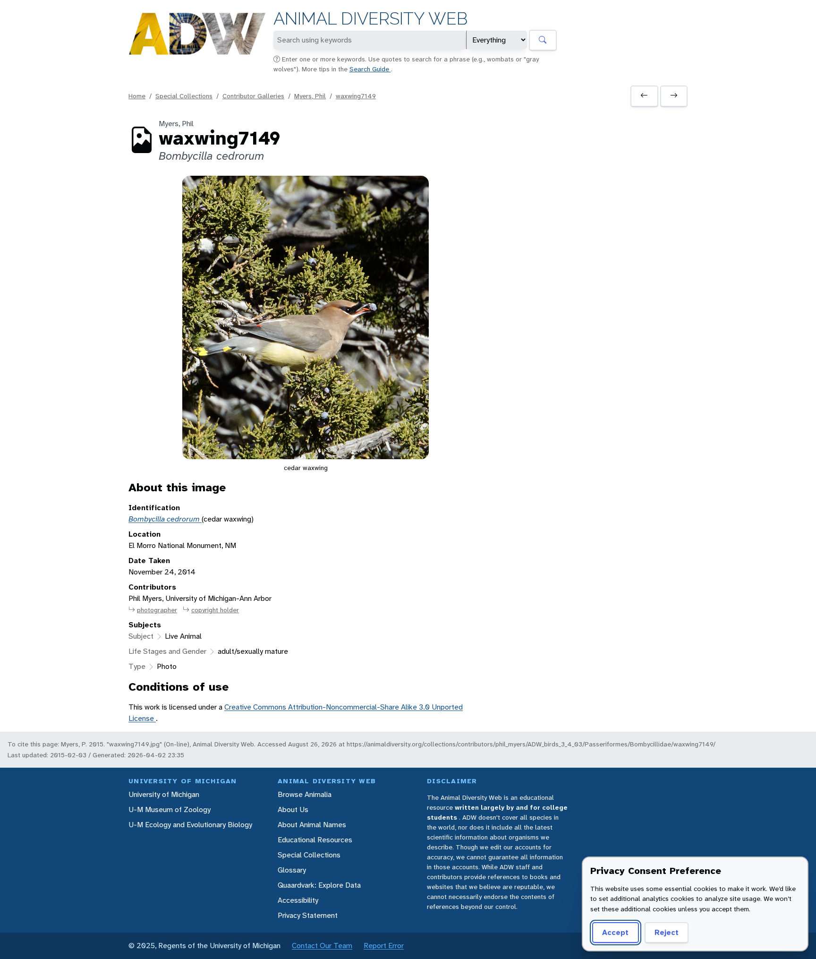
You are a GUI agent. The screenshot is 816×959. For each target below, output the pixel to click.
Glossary (292, 870)
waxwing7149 (356, 96)
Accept (615, 932)
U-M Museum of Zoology (169, 809)
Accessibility (298, 900)
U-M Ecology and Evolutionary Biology (190, 825)
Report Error (384, 945)
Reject (666, 932)
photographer (157, 610)
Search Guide (370, 69)
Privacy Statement (308, 915)
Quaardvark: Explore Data (319, 885)
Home (136, 96)
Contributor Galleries (253, 96)
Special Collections (183, 96)
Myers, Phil (310, 96)
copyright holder (215, 610)
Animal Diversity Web (370, 18)
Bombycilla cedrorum (165, 519)
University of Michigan (163, 794)
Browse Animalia (305, 794)
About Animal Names (312, 825)
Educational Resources (315, 840)
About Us (293, 809)
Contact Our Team (322, 945)
